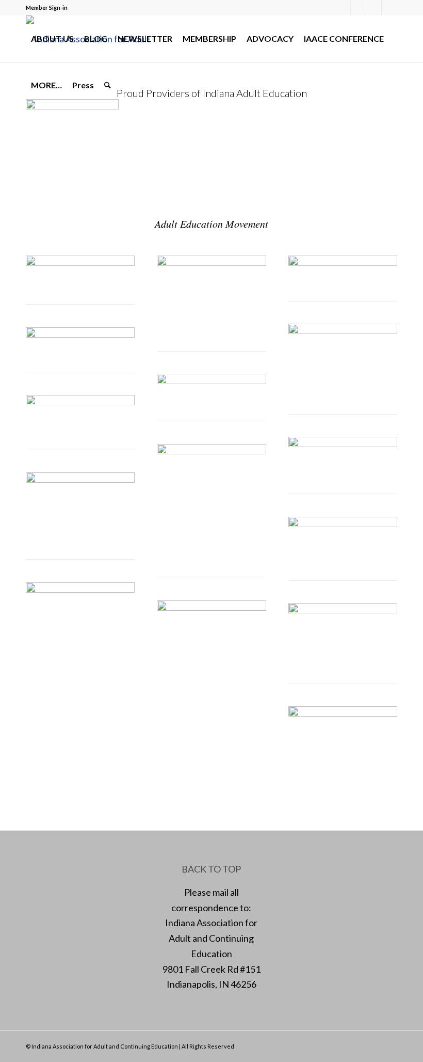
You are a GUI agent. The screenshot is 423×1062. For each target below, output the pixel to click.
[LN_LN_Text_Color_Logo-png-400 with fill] (80, 589)
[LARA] (211, 380)
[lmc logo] (80, 401)
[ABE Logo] (211, 450)
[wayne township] (342, 330)
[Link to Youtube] (389, 7)
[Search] (107, 85)
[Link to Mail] (373, 7)
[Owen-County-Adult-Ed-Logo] (342, 609)
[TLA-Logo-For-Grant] (342, 713)
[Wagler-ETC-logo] (342, 262)
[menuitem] (52, 38)
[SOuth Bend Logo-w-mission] (80, 479)
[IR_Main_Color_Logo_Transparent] (211, 607)
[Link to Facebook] (342, 7)
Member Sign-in (47, 7)
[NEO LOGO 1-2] (80, 334)
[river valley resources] (211, 262)
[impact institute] (80, 262)
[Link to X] (358, 7)
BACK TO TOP (211, 869)
